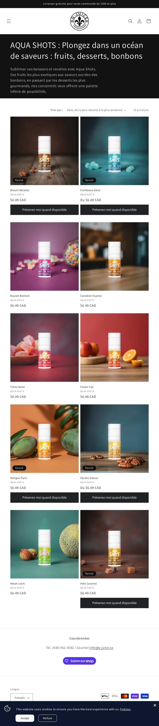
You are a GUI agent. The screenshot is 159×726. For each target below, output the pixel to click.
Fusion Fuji (87, 387)
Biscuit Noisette (19, 190)
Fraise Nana (17, 387)
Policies (125, 709)
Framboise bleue (90, 190)
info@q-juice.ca (101, 647)
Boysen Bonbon (20, 296)
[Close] (155, 705)
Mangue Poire (18, 478)
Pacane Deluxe (89, 478)
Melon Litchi (17, 583)
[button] (8, 21)
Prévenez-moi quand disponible (44, 209)
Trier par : (57, 110)
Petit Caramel (88, 583)
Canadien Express (91, 296)
